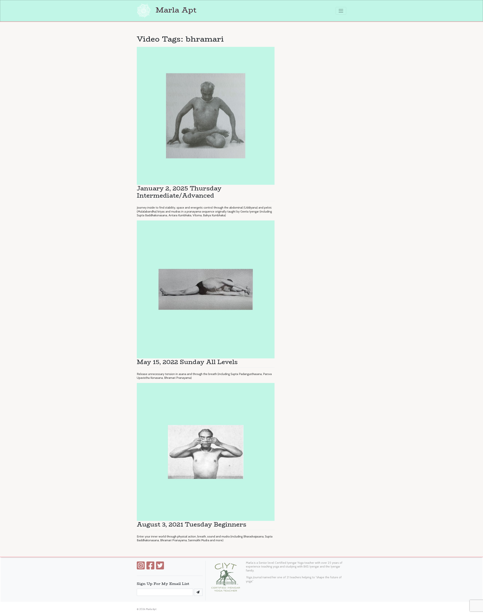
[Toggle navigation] (341, 11)
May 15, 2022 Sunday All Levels (187, 362)
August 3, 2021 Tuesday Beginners (191, 524)
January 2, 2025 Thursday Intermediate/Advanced (179, 192)
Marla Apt (175, 10)
